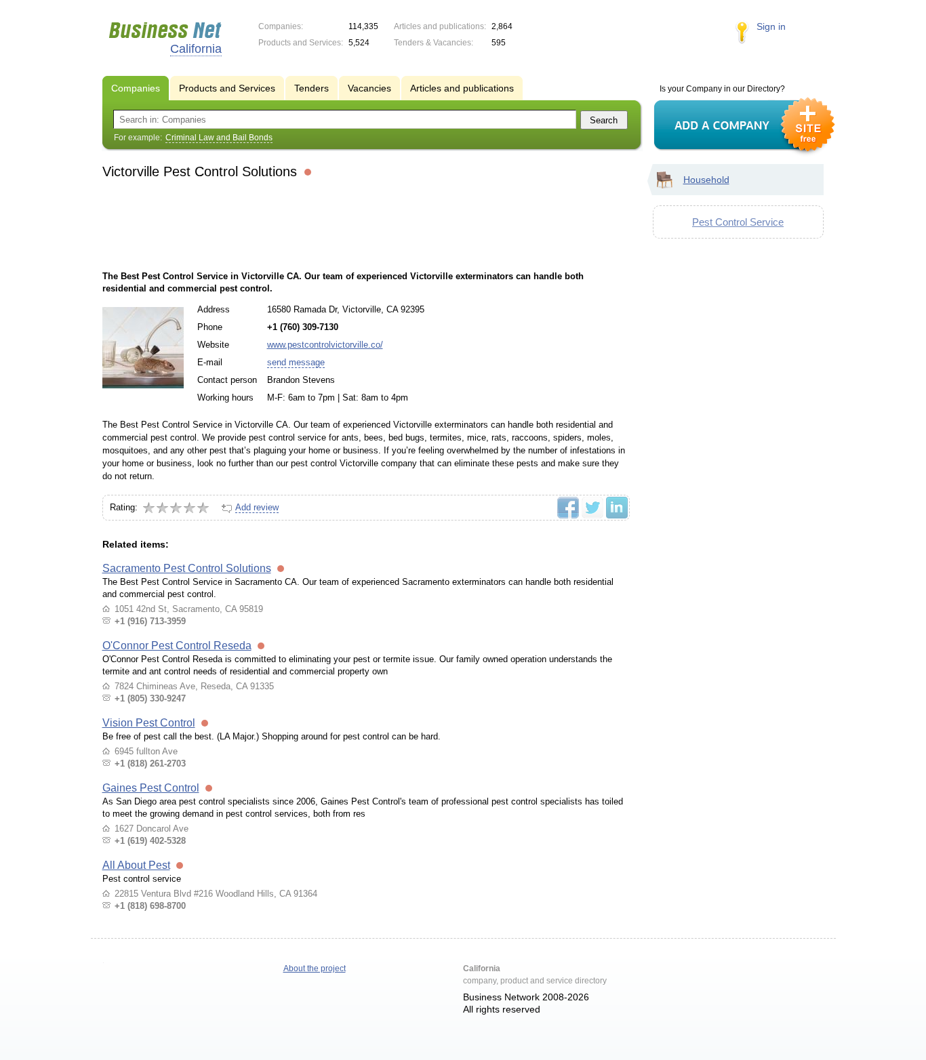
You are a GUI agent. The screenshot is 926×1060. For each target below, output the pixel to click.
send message (296, 362)
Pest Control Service (738, 222)
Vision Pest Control (148, 723)
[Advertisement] (365, 222)
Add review (257, 507)
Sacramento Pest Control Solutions (186, 568)
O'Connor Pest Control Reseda (176, 645)
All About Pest (136, 865)
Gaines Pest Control (150, 788)
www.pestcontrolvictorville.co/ (325, 345)
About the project (314, 968)
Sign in (771, 26)
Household (706, 179)
